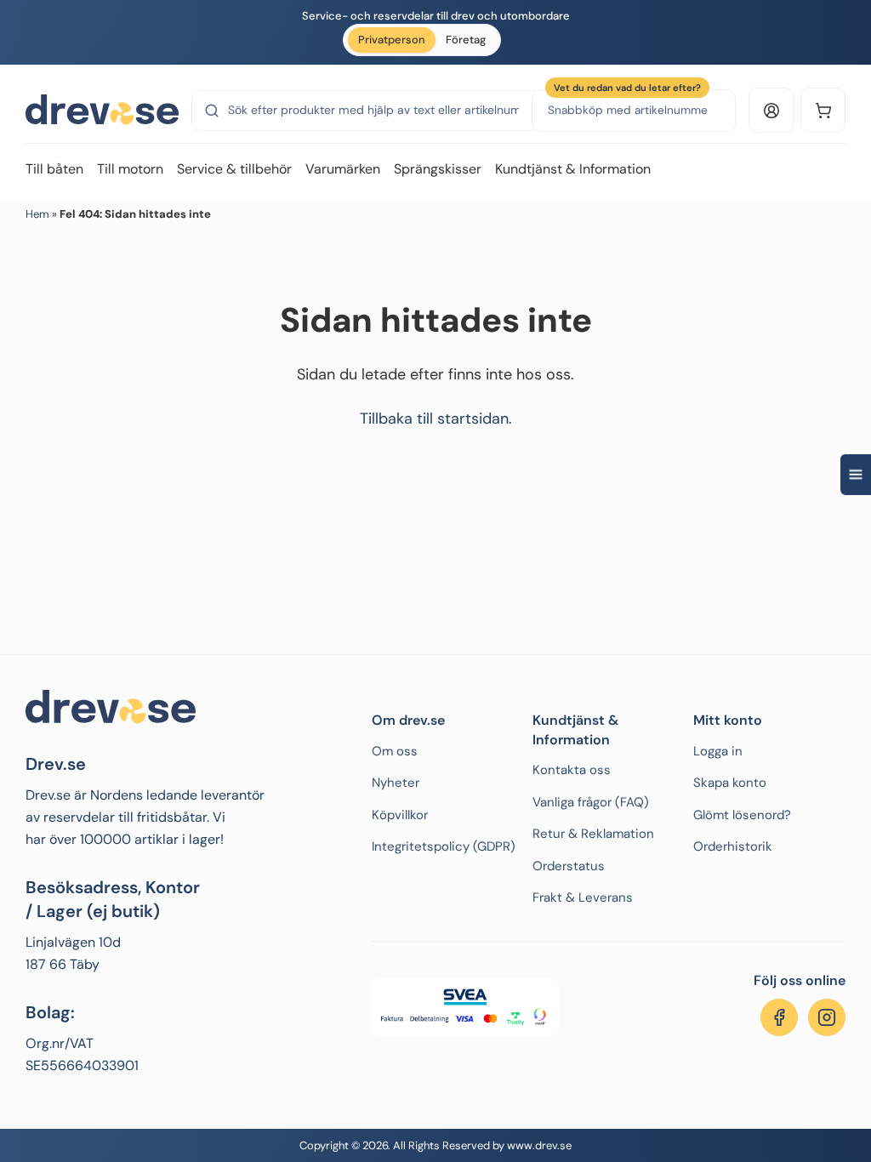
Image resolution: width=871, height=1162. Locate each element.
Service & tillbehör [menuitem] (234, 169)
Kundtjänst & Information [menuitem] (573, 169)
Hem (37, 214)
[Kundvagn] (822, 110)
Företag (466, 39)
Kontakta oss (571, 769)
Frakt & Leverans (582, 897)
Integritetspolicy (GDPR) (443, 846)
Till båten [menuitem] (54, 169)
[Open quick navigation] (855, 474)
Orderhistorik (732, 846)
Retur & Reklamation (593, 833)
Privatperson (391, 39)
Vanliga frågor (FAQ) (590, 802)
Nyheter (395, 782)
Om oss (395, 751)
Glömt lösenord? (742, 814)
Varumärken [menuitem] (342, 169)
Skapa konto (729, 782)
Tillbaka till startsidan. (436, 418)
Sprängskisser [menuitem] (437, 169)
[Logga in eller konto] (771, 110)
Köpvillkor (400, 814)
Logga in (718, 751)
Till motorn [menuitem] (130, 169)
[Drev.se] (102, 110)
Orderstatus (568, 865)
